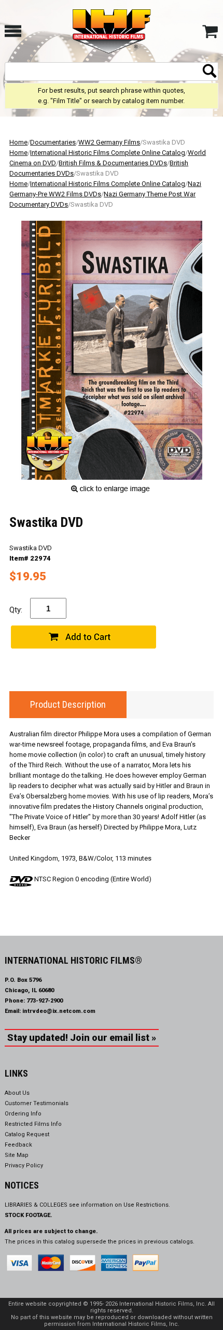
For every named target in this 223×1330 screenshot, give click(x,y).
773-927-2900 (44, 1000)
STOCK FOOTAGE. (28, 1215)
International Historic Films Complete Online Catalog (107, 152)
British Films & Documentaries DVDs (113, 163)
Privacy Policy (24, 1165)
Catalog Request (27, 1134)
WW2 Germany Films (109, 142)
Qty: (15, 609)
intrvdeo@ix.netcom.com (58, 1011)
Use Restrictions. (146, 1205)
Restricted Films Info (33, 1124)
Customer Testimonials (36, 1103)
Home (18, 142)
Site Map (17, 1155)
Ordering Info (23, 1113)
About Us (17, 1093)
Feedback (18, 1144)
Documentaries (53, 142)
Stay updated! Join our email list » (81, 1037)
